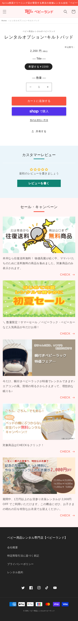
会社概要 (12, 547)
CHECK (65, 274)
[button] (5, 12)
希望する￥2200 (38, 66)
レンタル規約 (15, 572)
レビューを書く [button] (39, 183)
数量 (39, 77)
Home (4, 21)
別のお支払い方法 (39, 120)
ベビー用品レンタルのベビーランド (42, 611)
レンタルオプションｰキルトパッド (25, 21)
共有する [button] (41, 131)
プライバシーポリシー (20, 564)
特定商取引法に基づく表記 (23, 555)
